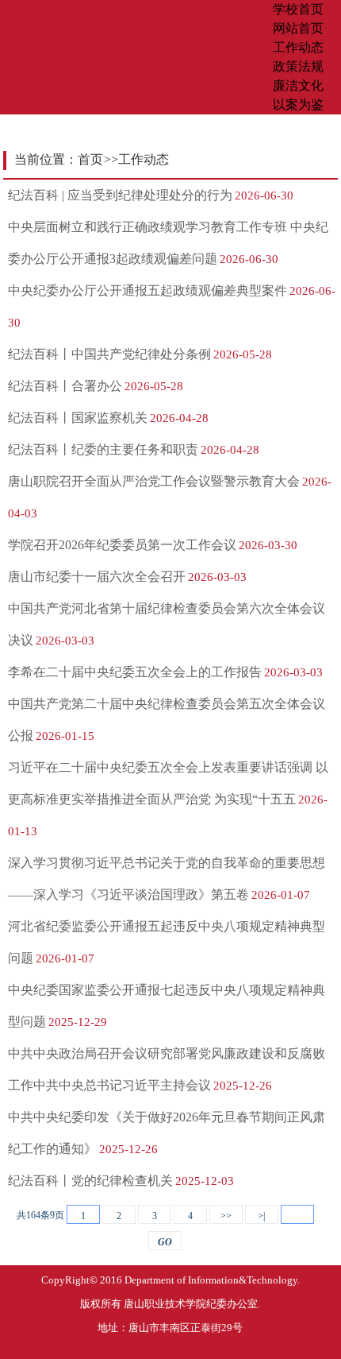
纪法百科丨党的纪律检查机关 (90, 1180)
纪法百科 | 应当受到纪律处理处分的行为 (120, 195)
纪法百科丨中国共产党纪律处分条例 (109, 354)
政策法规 (298, 66)
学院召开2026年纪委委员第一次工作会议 (122, 545)
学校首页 (298, 9)
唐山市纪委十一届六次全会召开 (97, 576)
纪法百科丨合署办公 (65, 386)
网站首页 (298, 28)
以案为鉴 (298, 104)
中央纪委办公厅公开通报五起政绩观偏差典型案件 (147, 290)
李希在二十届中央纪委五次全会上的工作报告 (135, 672)
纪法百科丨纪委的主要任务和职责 (103, 449)
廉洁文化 (298, 85)
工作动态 (298, 47)
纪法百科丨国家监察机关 (78, 417)
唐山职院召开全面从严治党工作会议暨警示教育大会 (154, 481)
